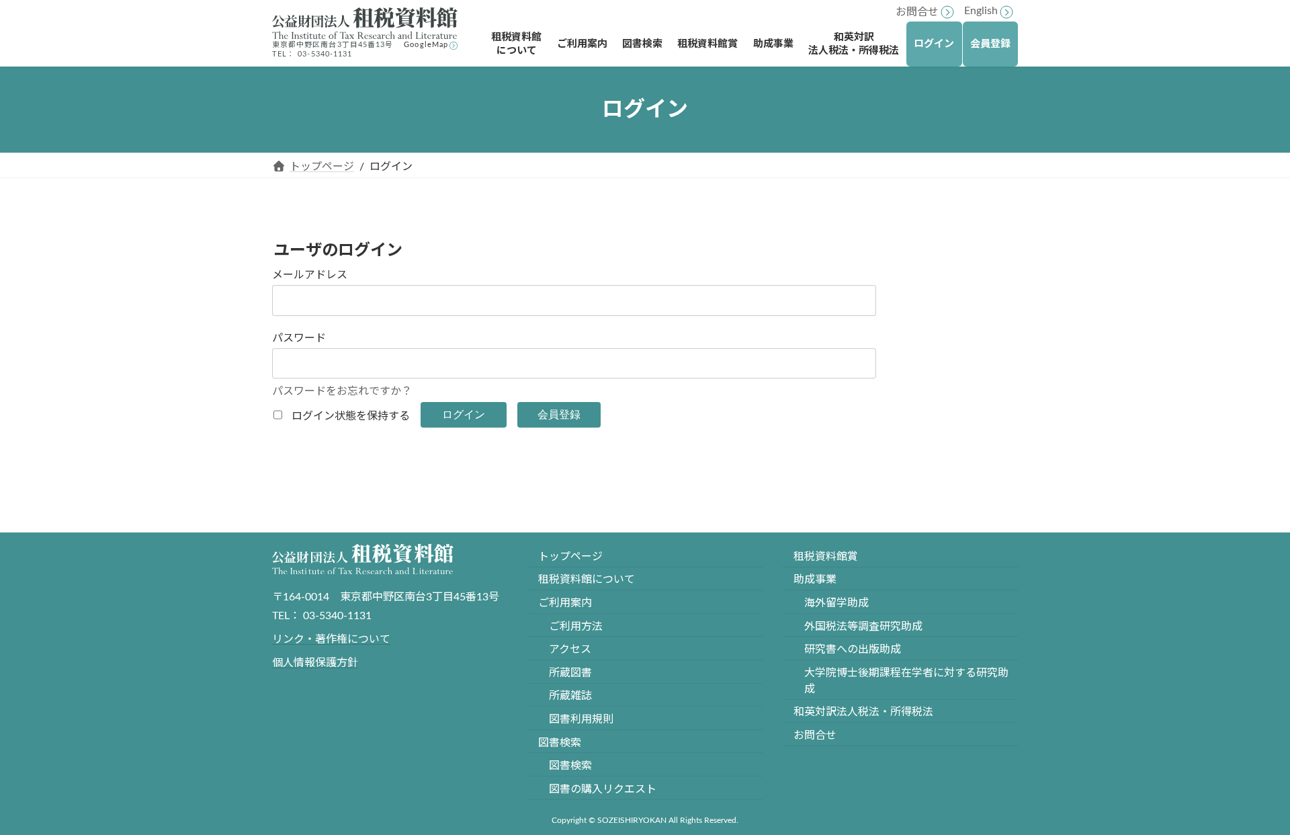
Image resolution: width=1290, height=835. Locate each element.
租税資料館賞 (825, 556)
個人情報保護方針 (315, 663)
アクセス (570, 649)
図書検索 (559, 743)
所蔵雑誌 (570, 696)
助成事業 (814, 580)
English (981, 10)
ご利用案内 (565, 603)
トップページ (570, 556)
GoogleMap (426, 44)
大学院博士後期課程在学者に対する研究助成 (906, 681)
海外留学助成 (836, 603)
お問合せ (917, 12)
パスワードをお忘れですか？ (342, 391)
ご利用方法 (576, 626)
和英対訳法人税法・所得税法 (863, 712)
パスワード (299, 338)
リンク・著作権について (331, 639)
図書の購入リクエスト (602, 789)
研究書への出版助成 (852, 649)
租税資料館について (586, 580)
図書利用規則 (581, 719)
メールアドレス (309, 275)
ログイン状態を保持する (351, 416)
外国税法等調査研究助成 (863, 626)
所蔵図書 (570, 673)
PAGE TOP (1248, 797)
